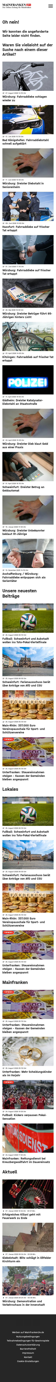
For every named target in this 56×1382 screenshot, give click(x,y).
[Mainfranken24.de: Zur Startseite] (16, 6)
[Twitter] (28, 1322)
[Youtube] (36, 1322)
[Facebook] (19, 1322)
